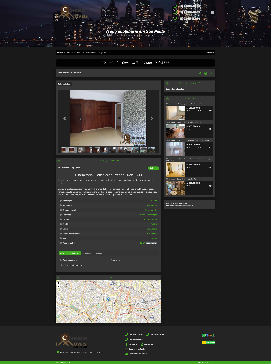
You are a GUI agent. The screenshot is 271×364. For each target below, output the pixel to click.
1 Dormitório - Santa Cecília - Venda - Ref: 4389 (184, 179)
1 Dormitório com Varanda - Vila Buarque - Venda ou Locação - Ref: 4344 (189, 160)
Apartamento (91, 52)
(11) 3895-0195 (189, 6)
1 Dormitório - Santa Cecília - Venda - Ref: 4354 (183, 122)
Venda (67, 52)
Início (61, 52)
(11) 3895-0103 (189, 12)
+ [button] (58, 283)
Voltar (211, 52)
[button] (65, 118)
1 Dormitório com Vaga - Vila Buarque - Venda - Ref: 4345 (187, 140)
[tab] (64, 84)
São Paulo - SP (78, 52)
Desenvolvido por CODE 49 (206, 362)
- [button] (58, 286)
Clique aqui (170, 205)
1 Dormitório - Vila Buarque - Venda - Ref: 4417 (183, 104)
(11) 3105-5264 (189, 18)
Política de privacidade (63, 362)
